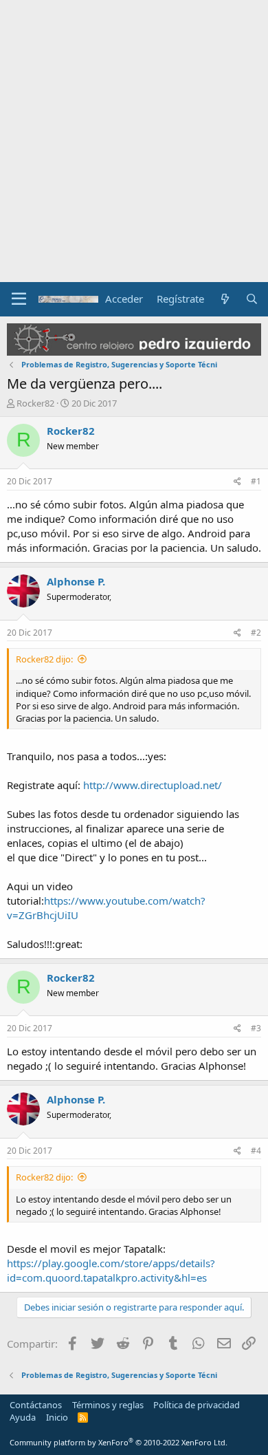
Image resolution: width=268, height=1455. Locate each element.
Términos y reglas (108, 1405)
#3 (256, 1028)
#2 (256, 632)
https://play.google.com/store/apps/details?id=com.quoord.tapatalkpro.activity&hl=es (111, 1270)
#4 (256, 1150)
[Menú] (19, 299)
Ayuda (23, 1417)
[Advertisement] (134, 141)
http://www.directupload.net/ (152, 785)
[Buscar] (251, 299)
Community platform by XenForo (118, 1442)
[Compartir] (237, 482)
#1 (256, 481)
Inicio (57, 1417)
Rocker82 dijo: (44, 659)
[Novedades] (224, 299)
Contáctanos (36, 1405)
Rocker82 (35, 403)
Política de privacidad (196, 1405)
